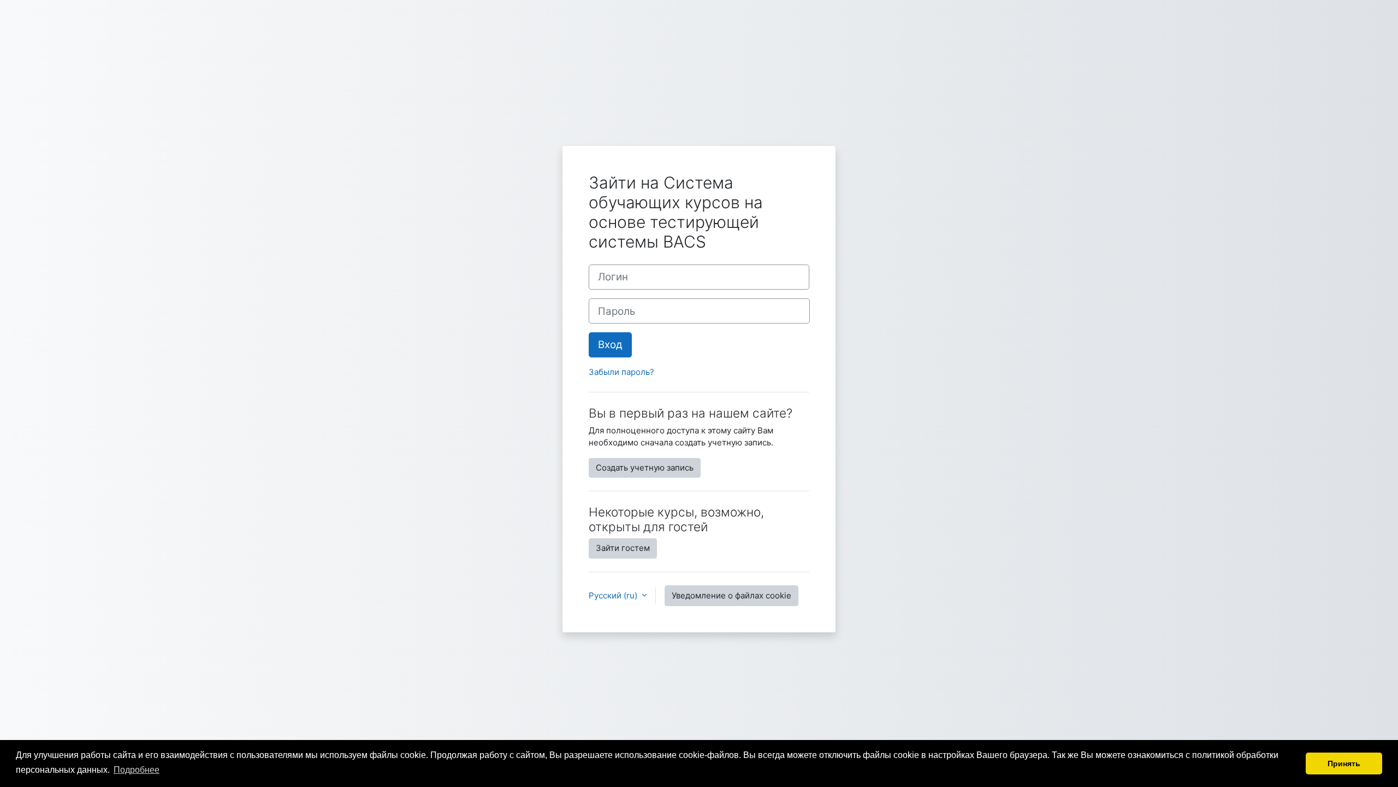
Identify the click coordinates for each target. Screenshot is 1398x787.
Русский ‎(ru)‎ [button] (614, 595)
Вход (610, 344)
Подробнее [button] (136, 769)
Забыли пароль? (621, 372)
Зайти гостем (623, 548)
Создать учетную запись (645, 467)
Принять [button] (1344, 763)
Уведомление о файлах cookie (731, 595)
